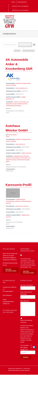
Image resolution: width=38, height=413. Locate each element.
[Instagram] (9, 318)
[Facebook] (4, 318)
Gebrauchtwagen (15, 157)
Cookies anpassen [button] (25, 370)
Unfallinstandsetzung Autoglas (13, 105)
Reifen (25, 103)
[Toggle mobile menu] (34, 16)
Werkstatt (13, 85)
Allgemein (18, 83)
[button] (34, 347)
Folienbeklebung (10, 201)
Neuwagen (27, 159)
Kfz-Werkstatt (20, 103)
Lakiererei (17, 201)
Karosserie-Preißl (18, 185)
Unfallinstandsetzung (26, 201)
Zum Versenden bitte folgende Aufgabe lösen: (24, 347)
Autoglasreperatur (26, 83)
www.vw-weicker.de (20, 144)
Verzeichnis (17, 50)
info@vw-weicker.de (26, 153)
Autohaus (8, 85)
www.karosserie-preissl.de (21, 206)
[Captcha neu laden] (34, 347)
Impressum (27, 368)
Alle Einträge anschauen (28, 50)
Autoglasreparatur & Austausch (21, 156)
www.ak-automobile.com (21, 88)
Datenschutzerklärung (26, 329)
